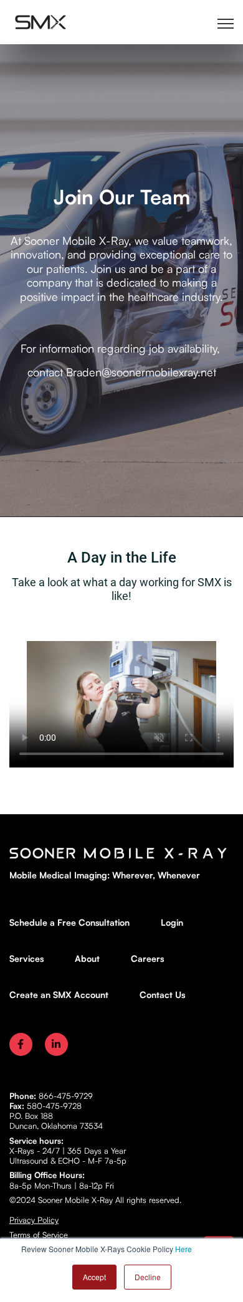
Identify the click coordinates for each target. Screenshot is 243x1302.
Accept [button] (94, 1276)
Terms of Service (38, 1235)
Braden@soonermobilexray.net (141, 372)
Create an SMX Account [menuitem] (58, 994)
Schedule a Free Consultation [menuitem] (69, 922)
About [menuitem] (87, 958)
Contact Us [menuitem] (162, 994)
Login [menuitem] (172, 922)
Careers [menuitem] (147, 958)
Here (183, 1248)
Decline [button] (148, 1276)
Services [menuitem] (26, 958)
